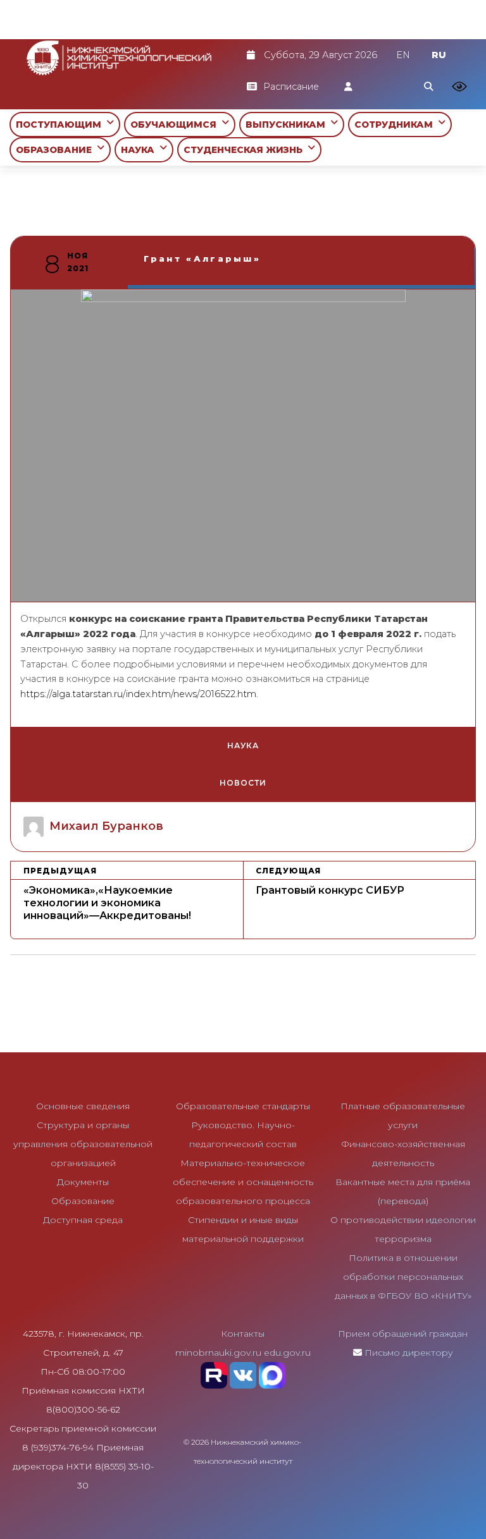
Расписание (291, 86)
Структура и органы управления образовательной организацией (83, 1144)
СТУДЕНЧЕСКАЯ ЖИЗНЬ (246, 149)
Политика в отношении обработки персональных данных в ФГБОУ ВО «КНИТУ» (403, 1276)
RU (439, 55)
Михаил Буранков (106, 826)
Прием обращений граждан (403, 1333)
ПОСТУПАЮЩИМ (61, 124)
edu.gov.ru (287, 1352)
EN (403, 55)
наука (243, 745)
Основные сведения (83, 1106)
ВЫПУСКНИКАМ (288, 124)
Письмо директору (408, 1352)
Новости (243, 783)
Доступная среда (83, 1220)
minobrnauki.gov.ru (218, 1352)
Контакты (243, 1333)
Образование (83, 1201)
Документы (83, 1182)
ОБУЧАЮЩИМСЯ (175, 124)
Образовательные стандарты (243, 1106)
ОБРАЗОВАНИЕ (56, 149)
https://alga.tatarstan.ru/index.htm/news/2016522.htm (138, 694)
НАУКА (140, 149)
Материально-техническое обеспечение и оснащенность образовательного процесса (243, 1182)
